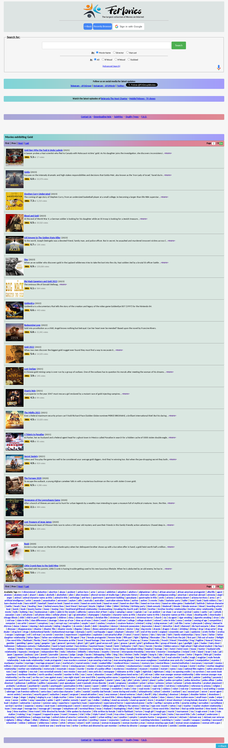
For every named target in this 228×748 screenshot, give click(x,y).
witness (71, 723)
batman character (215, 603)
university (83, 717)
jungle (80, 655)
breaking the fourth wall (126, 609)
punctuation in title (73, 686)
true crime (119, 714)
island (200, 652)
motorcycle (49, 669)
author (135, 601)
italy (215, 652)
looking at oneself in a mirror (44, 657)
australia (88, 601)
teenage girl (44, 709)
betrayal (83, 606)
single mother (60, 697)
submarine (25, 703)
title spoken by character (79, 711)
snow (7, 700)
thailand (108, 709)
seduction (54, 694)
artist (28, 601)
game (30, 643)
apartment (98, 598)
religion (216, 686)
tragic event (202, 711)
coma (179, 620)
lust (163, 657)
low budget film (143, 657)
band (192, 601)
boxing (55, 609)
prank (111, 683)
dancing (33, 626)
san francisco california (28, 692)
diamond (185, 626)
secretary (27, 694)
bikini (116, 606)
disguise (78, 629)
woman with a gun (211, 723)
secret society (14, 694)
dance (16, 626)
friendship (183, 640)
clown (96, 620)
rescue (43, 689)
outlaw (178, 677)
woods (34, 726)
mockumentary (134, 666)
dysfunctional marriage (63, 632)
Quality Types (132, 117)
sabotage (10, 692)
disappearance (25, 629)
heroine (158, 646)
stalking (105, 700)
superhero (64, 703)
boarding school (214, 606)
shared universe (127, 694)
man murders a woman (75, 660)
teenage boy (31, 709)
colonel (157, 620)
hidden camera (171, 646)
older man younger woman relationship (174, 675)
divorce (121, 629)
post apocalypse (67, 683)
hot (166, 649)
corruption (74, 623)
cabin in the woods (66, 612)
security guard (41, 694)
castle (204, 612)
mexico (218, 663)
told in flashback (125, 711)
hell (135, 646)
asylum (72, 601)
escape (9, 635)
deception (104, 626)
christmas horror (145, 618)
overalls (187, 677)
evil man (37, 635)
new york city (95, 672)
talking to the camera (128, 706)
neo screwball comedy (50, 672)
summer (37, 703)
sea (184, 692)
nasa (180, 669)
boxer (47, 609)
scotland (176, 692)
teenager (57, 709)
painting (207, 677)
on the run (38, 677)
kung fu (153, 655)
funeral (209, 640)
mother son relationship (30, 669)
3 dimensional (28, 592)
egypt (110, 632)
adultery (133, 592)
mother (201, 666)
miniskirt (55, 666)
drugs (25, 632)
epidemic (195, 632)
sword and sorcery (91, 706)
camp (111, 612)
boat (8, 609)
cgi (70, 615)
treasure (73, 714)
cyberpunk (197, 623)
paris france (24, 680)
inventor (161, 652)
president (133, 683)
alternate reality (148, 595)
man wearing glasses (123, 660)
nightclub (146, 672)
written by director (128, 726)
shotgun (184, 694)
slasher (154, 697)
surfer (150, 703)
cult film (179, 623)
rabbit (104, 686)
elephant (119, 632)
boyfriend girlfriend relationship (81, 609)
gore (116, 643)
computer (10, 623)
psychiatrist (34, 686)
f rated (127, 635)
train (212, 711)
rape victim (158, 686)
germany (71, 643)
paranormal (11, 680)
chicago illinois (10, 618)
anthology (74, 598)
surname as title (171, 703)
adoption (122, 592)
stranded (160, 700)
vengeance (162, 717)
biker (109, 606)
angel (219, 595)
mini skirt (44, 666)
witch (62, 723)
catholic (217, 612)
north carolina (45, 675)
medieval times (121, 663)
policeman (20, 683)
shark (139, 694)
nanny (173, 669)
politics (41, 683)
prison (169, 683)
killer (109, 655)
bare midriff (30, 603)
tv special (155, 714)
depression (147, 626)
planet (153, 680)
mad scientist (173, 657)
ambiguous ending (167, 595)
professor (22, 686)
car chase (167, 612)
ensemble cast (176, 632)
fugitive (199, 640)
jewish (44, 655)
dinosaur (11, 629)
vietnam (183, 717)
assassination (49, 601)
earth (89, 632)
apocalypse (131, 598)
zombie (173, 726)
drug (201, 629)
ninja (168, 672)
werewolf (217, 720)
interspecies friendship (133, 652)
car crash (177, 612)
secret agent (216, 692)
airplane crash (20, 595)
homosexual (71, 649)
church (158, 618)
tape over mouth (159, 706)
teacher (187, 706)
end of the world (149, 632)
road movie (144, 689)
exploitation (85, 635)
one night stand (71, 677)
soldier (24, 700)
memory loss (148, 663)
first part (191, 638)
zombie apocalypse (188, 726)
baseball (42, 603)
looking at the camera (70, 657)
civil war (11, 620)
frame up (135, 640)
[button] (129, 26)
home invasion (42, 649)
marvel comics (83, 663)
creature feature (126, 623)
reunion (95, 689)
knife (136, 655)
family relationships (183, 635)
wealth (186, 720)
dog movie (146, 629)
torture (138, 711)
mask (94, 663)
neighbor (23, 672)
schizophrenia (145, 692)
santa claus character (63, 692)
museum (143, 669)
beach (17, 606)
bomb (16, 609)
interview (150, 652)
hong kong (98, 649)
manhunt (189, 660)
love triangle (127, 657)
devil (176, 626)
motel (192, 666)
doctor (130, 629)
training (21, 714)
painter (197, 677)
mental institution (180, 663)
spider (50, 700)
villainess (44, 720)
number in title (71, 675)
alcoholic (50, 595)
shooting (163, 694)
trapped (37, 714)
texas (99, 709)
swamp (39, 706)
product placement (212, 683)
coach (103, 620)
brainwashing (105, 609)
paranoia (217, 677)
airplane (8, 595)
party (53, 680)
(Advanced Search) (111, 66)
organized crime (128, 677)
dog (137, 629)
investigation (174, 652)
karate (89, 655)
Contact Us (86, 117)
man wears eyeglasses (146, 660)
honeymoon (85, 649)
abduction (42, 592)
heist (116, 646)
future (218, 640)
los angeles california (93, 657)
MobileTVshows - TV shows (142, 99)
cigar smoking (185, 618)
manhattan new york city (171, 660)
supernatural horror (113, 703)
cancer (130, 612)
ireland (186, 652)
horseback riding (135, 649)
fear (83, 638)
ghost (80, 643)
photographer (97, 680)
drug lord (16, 632)
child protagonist (48, 618)
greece (124, 643)
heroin (149, 646)
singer (23, 697)
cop (52, 623)
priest (143, 683)
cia (165, 618)
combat (188, 620)
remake (7, 689)
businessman (41, 612)
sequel (64, 694)
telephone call (70, 709)
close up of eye (66, 620)
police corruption (174, 680)
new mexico (69, 672)
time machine (20, 711)
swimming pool (64, 706)
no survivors (198, 672)
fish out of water (206, 638)
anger (9, 598)
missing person (78, 666)
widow (22, 723)
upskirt (93, 717)
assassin (37, 601)
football (52, 640)
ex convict (48, 635)
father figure (33, 638)
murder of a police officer (99, 669)
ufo (193, 714)
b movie (153, 601)
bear (24, 606)
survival (9, 706)
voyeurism (114, 720)
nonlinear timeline (28, 675)
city (222, 618)
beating (32, 606)
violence (55, 720)
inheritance (94, 652)
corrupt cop (61, 623)
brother (152, 609)
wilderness (44, 723)
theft (130, 709)
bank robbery (210, 601)
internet (115, 652)
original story (144, 677)
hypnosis (23, 652)
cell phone (28, 615)
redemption (183, 686)
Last (27, 143)
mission (91, 666)
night (137, 672)
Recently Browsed (102, 26)
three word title (161, 709)
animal (17, 598)
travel (64, 714)
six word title (108, 697)
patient (61, 680)
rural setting (209, 689)
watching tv (167, 720)
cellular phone (59, 615)
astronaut (62, 601)
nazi (15, 672)
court (92, 623)
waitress (125, 720)
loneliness (22, 657)
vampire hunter (147, 717)
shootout (173, 694)
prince (151, 683)
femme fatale (114, 638)
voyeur (103, 720)
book (23, 609)
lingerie (198, 655)
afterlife (211, 592)
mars (58, 663)
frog (192, 640)
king (115, 655)
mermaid (208, 663)
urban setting (105, 717)
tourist (171, 711)
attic (80, 601)
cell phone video (43, 615)
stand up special (138, 700)
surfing (158, 703)
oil (141, 675)
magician (202, 657)
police (161, 680)
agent (219, 592)
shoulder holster (198, 694)
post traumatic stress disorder (92, 683)
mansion (215, 660)
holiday (20, 649)
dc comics (77, 626)
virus (63, 720)
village (27, 720)
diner (213, 626)
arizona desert (182, 598)
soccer (15, 700)
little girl (208, 655)
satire (78, 692)
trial (82, 714)
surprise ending (189, 703)
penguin (71, 680)
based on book (55, 603)
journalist (53, 655)
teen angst (17, 709)
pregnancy (121, 683)
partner (45, 680)
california (81, 612)
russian (220, 689)
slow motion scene (185, 697)
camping (120, 612)
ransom (147, 686)
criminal (140, 623)
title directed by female (53, 711)
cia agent (172, 618)
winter (54, 723)
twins (170, 714)
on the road (24, 677)
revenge (105, 689)
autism (144, 601)
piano (117, 680)
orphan (155, 677)
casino (196, 612)
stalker (96, 700)
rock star (184, 689)
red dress (170, 686)
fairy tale (161, 635)
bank (199, 601)
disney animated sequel (103, 629)
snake (211, 697)
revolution (117, 689)
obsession (99, 675)
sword (77, 706)
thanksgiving (120, 709)
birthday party (138, 606)
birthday (125, 606)
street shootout (174, 700)
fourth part (123, 640)
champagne (93, 615)
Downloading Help (102, 117)
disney (87, 629)
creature (111, 623)
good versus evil (104, 643)
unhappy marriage (41, 717)
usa (115, 717)
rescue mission (55, 689)
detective (167, 626)
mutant (164, 669)
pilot (130, 680)
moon (175, 666)
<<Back (88, 26)
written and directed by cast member (99, 726)
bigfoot (100, 606)
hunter (201, 649)
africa (154, 592)
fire (164, 638)
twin (164, 714)
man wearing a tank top (100, 660)
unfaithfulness (23, 717)
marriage (29, 663)
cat (210, 612)
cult (171, 623)
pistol (144, 680)
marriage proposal (45, 663)
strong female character (195, 700)
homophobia (57, 649)
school (157, 692)
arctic (161, 598)
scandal (86, 692)
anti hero (86, 598)
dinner (221, 626)
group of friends (169, 643)
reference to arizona (201, 686)
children (62, 618)
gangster (46, 643)
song (31, 700)
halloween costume (26, 646)
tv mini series (141, 714)
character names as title (173, 615)
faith (170, 635)
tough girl (149, 711)
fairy (153, 635)
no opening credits (182, 672)
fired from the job (176, 638)
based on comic (71, 603)
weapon (196, 720)
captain (138, 612)
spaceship (40, 700)
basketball (190, 603)
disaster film (50, 629)
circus (216, 618)
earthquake (99, 632)
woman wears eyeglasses (188, 723)
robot (175, 689)
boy (62, 609)
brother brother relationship (172, 609)
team (7, 709)
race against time (117, 686)
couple (85, 623)
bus (31, 612)
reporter (33, 689)
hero (141, 646)
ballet (185, 601)
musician (154, 669)
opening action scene (108, 677)
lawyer (181, 655)
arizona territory (199, 598)
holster (29, 649)
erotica (220, 632)
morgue (183, 666)
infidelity (82, 652)
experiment (71, 635)
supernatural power (135, 703)
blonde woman (189, 606)
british (143, 609)
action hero (83, 592)
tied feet (175, 709)
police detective (192, 680)
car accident (154, 612)
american (182, 595)
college (131, 620)
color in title (169, 620)
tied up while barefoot (193, 709)
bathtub (201, 603)
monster (165, 666)
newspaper (109, 672)
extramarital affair (113, 635)
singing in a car (44, 697)
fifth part (127, 638)
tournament (182, 711)
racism (131, 686)
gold (92, 643)
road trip (156, 689)
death (87, 626)
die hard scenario (200, 626)
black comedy (153, 606)
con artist (22, 623)
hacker (204, 643)
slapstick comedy (141, 697)
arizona (169, 598)
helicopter (126, 646)
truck (109, 714)
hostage (158, 649)
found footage (92, 640)
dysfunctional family (40, 632)
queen (88, 686)
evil (28, 635)
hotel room (182, 649)
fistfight (220, 638)
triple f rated (99, 714)
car (145, 612)
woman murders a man (133, 723)
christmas (114, 618)
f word (136, 635)
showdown (214, 694)
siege (15, 697)
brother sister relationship (201, 609)
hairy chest (214, 643)
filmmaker (155, 638)
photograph (83, 680)
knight (144, 655)
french (165, 640)
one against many (53, 677)
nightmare (159, 672)
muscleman (131, 669)
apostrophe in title (148, 598)
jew (37, 655)
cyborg (207, 623)
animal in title (61, 598)
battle (9, 606)
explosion (97, 635)
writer (75, 726)
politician (32, 683)
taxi (180, 706)
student (14, 703)
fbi (67, 638)
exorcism (59, 635)
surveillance (216, 703)
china (70, 618)
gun (180, 643)
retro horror (83, 689)
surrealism (204, 703)
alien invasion (82, 595)
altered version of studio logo (105, 595)
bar (220, 601)
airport (33, 595)
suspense (29, 706)
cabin (52, 612)
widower (32, 723)
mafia (185, 657)
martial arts (68, 663)
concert (32, 623)
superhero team (79, 703)
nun (83, 675)
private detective (193, 683)
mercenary (196, 663)
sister (71, 697)
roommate (196, 689)
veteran (173, 717)
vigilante (10, 720)
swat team (50, 706)
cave (18, 615)
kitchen (128, 655)
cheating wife (200, 615)
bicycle (92, 606)
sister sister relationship (88, 697)
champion (106, 615)
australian (99, 601)
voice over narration (77, 720)
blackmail (166, 606)
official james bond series (126, 675)
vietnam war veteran (214, 717)
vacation (123, 717)
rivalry (127, 689)
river (134, 689)
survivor (19, 706)
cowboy (101, 623)
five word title (14, 640)
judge (72, 655)
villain (35, 720)
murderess (118, 669)
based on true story (150, 603)
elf (137, 632)
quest (96, 686)
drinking (184, 629)
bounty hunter (35, 609)
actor (93, 592)
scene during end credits (125, 692)
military (7, 666)
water (178, 720)
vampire (133, 717)
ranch (138, 686)
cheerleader (215, 615)
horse (108, 649)
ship (155, 694)
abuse (62, 592)
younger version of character (154, 726)
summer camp (50, 703)
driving (193, 629)
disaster (38, 629)
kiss (121, 655)
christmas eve (128, 618)
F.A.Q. (144, 117)
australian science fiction (118, 601)
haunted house (96, 646)
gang (37, 643)
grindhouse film (151, 643)
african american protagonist (191, 592)
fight (136, 638)
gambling (21, 643)
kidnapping (99, 655)
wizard (80, 723)
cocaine (112, 620)
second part (193, 692)
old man (149, 675)
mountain (61, 669)
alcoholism (62, 595)
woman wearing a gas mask (160, 723)
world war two (63, 726)
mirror (65, 666)
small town (201, 697)
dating (57, 626)
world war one (46, 726)
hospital (148, 649)
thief (137, 709)
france (145, 640)
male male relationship (32, 660)
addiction (111, 592)
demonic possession (129, 626)
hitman (11, 649)
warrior (135, 720)
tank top (145, 706)
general (61, 643)
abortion (53, 592)
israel (208, 652)
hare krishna (81, 646)
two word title (183, 714)
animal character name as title (37, 598)
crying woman (160, 623)
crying (148, 623)
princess (160, 683)
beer (40, 606)
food (44, 640)
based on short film (129, 603)
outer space (167, 677)
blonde (176, 606)
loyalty (156, 657)
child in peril (32, 618)
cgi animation (79, 615)
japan (9, 655)
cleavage (53, 620)
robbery (166, 689)
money (155, 666)
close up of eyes (83, 620)
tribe (88, 714)
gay (53, 643)
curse (187, 623)
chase (189, 615)
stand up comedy (120, 700)
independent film (49, 652)
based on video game (172, 603)
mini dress (33, 666)
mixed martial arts (106, 666)
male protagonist (53, 660)
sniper (220, 697)
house (193, 649)
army (212, 598)
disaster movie (65, 629)
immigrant (34, 652)
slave (162, 697)
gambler (11, 643)
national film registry (194, 669)
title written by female (104, 711)
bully (15, 612)
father (212, 635)
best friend (71, 606)
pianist (110, 680)
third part (146, 709)
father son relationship (53, 638)
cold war (122, 620)
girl (86, 643)
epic (187, 632)
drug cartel (210, 629)
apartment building (114, 598)
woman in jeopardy (111, 723)
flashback (27, 640)
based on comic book (91, 603)
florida (37, 640)
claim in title (23, 620)
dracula (156, 629)
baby (161, 601)
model (147, 666)
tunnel (130, 714)
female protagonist (96, 638)
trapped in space (51, 714)
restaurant (70, 689)
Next (20, 143)
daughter (66, 626)
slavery (170, 697)
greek (132, 643)
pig (124, 680)
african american (167, 592)
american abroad (197, 595)
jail (220, 652)
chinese (79, 618)
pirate (137, 680)
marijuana (9, 663)
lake (161, 655)
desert (157, 626)
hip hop (218, 646)
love (117, 657)
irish (193, 652)
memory (135, 663)
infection (71, 652)
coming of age (200, 620)
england (163, 632)
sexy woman (111, 694)
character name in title (148, 615)
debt (94, 626)
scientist (166, 692)
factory (145, 635)
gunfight (188, 643)
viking (19, 720)
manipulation (202, 660)
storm (151, 700)
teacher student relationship (207, 706)
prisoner (178, 683)
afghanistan (144, 592)
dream (174, 629)
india (62, 652)
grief (139, 643)
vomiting (93, 720)
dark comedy (46, 626)
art (218, 598)
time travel (34, 711)
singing (31, 697)
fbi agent (75, 638)
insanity (105, 652)
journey (64, 655)
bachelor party (173, 601)
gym (197, 643)
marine (19, 663)
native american (214, 669)
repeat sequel (20, 689)
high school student (203, 646)
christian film (101, 618)
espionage (20, 635)
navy (8, 672)
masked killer (105, 663)
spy (89, 700)
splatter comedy (70, 700)
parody (35, 680)
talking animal (109, 706)
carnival (187, 612)
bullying (23, 612)
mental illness (163, 663)
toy (192, 711)
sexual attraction (89, 694)
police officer (208, 680)
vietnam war (195, 717)
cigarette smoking (202, 618)
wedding (206, 720)
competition (215, 620)
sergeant (74, 694)
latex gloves (170, 655)
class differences (39, 620)
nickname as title (125, 672)
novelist (58, 675)
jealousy (29, 655)
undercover (212, 714)
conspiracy (43, 623)
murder (81, 669)
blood (202, 606)
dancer (24, 626)
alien (71, 595)
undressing (9, 717)
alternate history (129, 595)
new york (82, 672)
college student (144, 620)
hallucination (44, 646)
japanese (18, 655)
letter (190, 655)
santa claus (46, 692)
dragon (165, 629)
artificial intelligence (14, 601)
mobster (121, 666)
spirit (58, 700)
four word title (108, 640)
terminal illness (86, 709)
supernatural (95, 703)
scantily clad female (101, 692)
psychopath (56, 686)
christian (89, 618)
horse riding (119, 649)
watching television (150, 720)
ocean (109, 675)
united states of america (64, 717)
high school (186, 646)
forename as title (67, 640)
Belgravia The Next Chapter (114, 99)
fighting (144, 638)
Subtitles (118, 117)
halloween (9, 646)
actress (101, 592)
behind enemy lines (54, 606)
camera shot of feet (97, 612)
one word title (88, 677)
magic (192, 657)
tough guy (161, 711)
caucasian (9, 615)
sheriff (147, 694)
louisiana (109, 657)
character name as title (124, 615)
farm (204, 635)
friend (173, 640)
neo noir (34, 672)
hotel (172, 649)
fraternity (155, 640)
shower (7, 697)
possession (52, 683)
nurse (89, 675)
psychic (45, 686)
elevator (130, 632)
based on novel (110, 603)
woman (95, 723)
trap (29, 714)
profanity (10, 686)
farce (197, 635)
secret (204, 692)
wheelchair (11, 723)
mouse (71, 669)
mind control (20, 666)
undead (201, 714)
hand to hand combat (62, 646)
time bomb (211, 709)
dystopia (80, 632)
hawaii (109, 646)
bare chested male (13, 603)
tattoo (173, 706)
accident (71, 592)
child (22, 618)
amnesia (211, 595)
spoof (83, 700)
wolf (88, 723)
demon (114, 626)
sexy (101, 694)
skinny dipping (124, 697)
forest (80, 640)
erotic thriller (208, 632)
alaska (41, 595)
